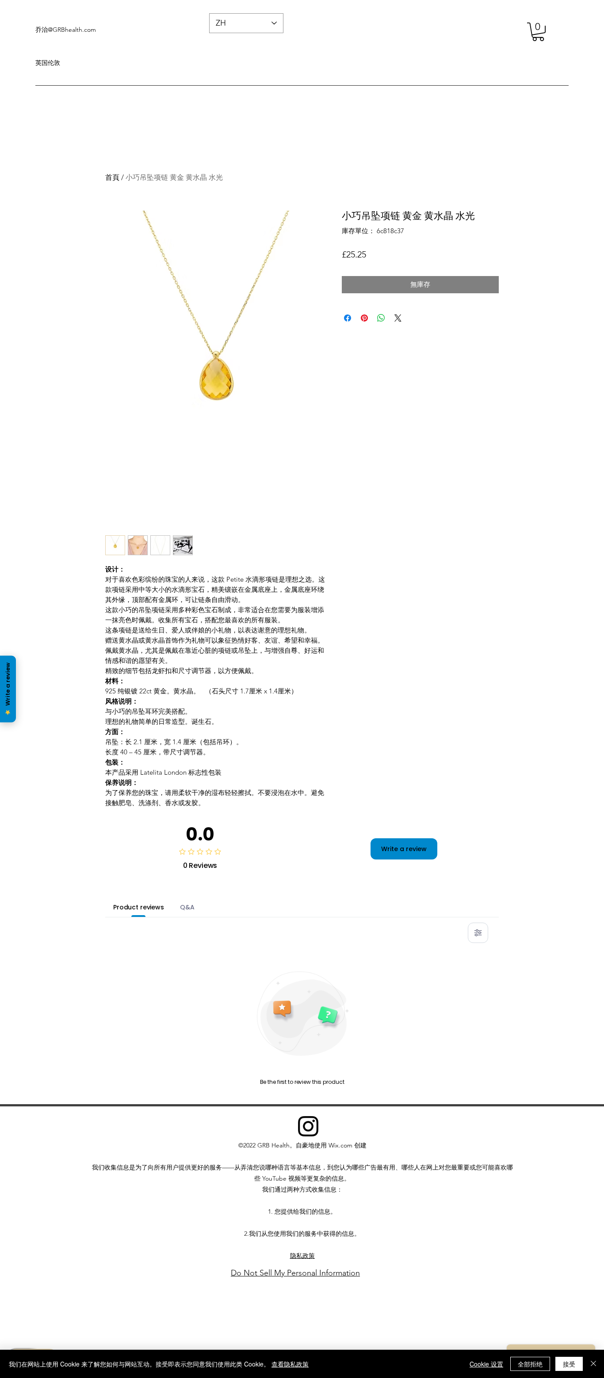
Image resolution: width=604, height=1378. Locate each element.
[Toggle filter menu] (478, 933)
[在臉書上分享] (347, 318)
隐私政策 (302, 1256)
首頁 (112, 177)
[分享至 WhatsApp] (381, 318)
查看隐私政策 (290, 1363)
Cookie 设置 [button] (486, 1363)
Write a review (404, 848)
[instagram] (308, 1126)
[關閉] (593, 1364)
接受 (569, 1363)
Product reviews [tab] (138, 907)
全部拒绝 (530, 1363)
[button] (538, 32)
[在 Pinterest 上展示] (364, 318)
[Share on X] (398, 318)
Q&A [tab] (187, 907)
